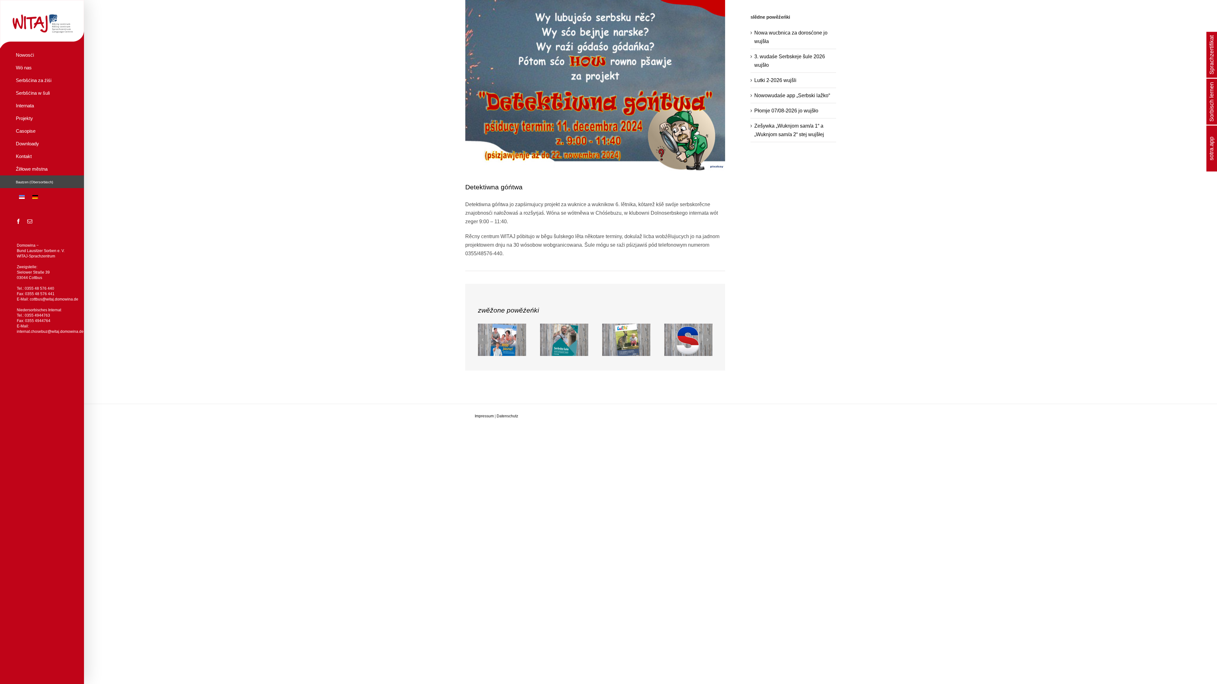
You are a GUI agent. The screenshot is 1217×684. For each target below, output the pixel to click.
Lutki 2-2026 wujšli (775, 80)
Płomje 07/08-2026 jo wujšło (786, 110)
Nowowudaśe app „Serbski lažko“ (792, 95)
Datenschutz (507, 416)
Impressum (484, 416)
